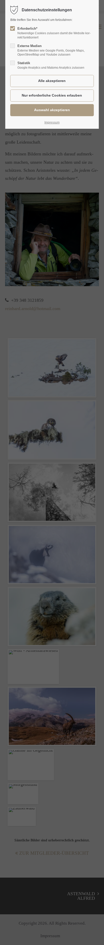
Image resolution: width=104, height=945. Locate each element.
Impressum (52, 122)
